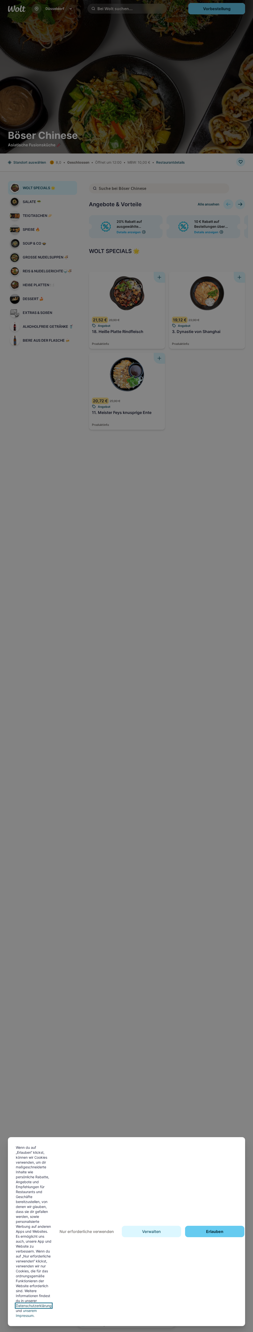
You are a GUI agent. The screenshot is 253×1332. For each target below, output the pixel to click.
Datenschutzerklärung (34, 1306)
